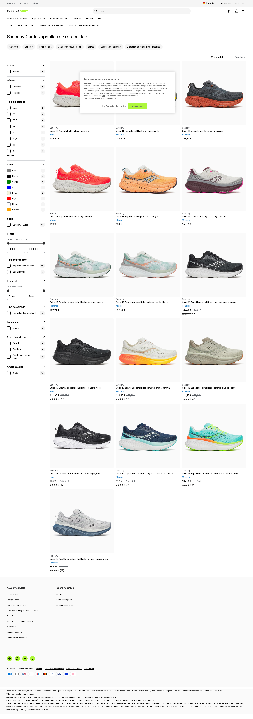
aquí (103, 96)
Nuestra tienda (13, 627)
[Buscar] (96, 11)
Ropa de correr (38, 18)
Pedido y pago (12, 594)
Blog (100, 18)
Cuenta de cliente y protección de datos (22, 611)
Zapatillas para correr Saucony (50, 25)
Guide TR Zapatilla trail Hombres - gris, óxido (202, 131)
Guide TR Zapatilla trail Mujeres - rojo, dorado (71, 216)
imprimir (39, 669)
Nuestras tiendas (225, 3)
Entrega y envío (13, 600)
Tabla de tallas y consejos (17, 616)
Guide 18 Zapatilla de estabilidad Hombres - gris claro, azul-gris (79, 559)
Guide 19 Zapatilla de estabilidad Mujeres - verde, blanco (142, 302)
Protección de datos (74, 669)
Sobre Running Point (64, 600)
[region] (127, 92)
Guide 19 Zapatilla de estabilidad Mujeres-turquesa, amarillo (210, 473)
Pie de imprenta (109, 98)
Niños (35, 3)
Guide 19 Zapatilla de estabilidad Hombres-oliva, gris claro (209, 388)
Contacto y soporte (14, 632)
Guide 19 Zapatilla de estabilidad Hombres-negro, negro (75, 388)
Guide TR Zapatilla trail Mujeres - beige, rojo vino (204, 216)
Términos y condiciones (54, 669)
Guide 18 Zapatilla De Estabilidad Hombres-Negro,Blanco (76, 473)
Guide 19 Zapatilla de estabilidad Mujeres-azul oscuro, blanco (144, 473)
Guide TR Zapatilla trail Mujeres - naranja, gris (137, 216)
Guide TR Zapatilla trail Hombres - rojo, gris (69, 131)
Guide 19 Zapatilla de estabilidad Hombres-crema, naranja (143, 388)
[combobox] (142, 11)
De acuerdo (137, 106)
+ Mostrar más (12, 155)
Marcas (78, 18)
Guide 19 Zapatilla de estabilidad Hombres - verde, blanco (76, 302)
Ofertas (89, 18)
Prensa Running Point (64, 605)
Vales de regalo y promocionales (20, 621)
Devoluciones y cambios (16, 605)
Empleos (59, 594)
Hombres (24, 3)
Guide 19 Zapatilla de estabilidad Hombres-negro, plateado (209, 302)
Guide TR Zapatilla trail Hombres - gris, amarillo (137, 131)
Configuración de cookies (17, 638)
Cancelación (89, 669)
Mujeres (11, 3)
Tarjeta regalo (240, 3)
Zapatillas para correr (17, 18)
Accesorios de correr (60, 18)
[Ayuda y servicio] (230, 11)
